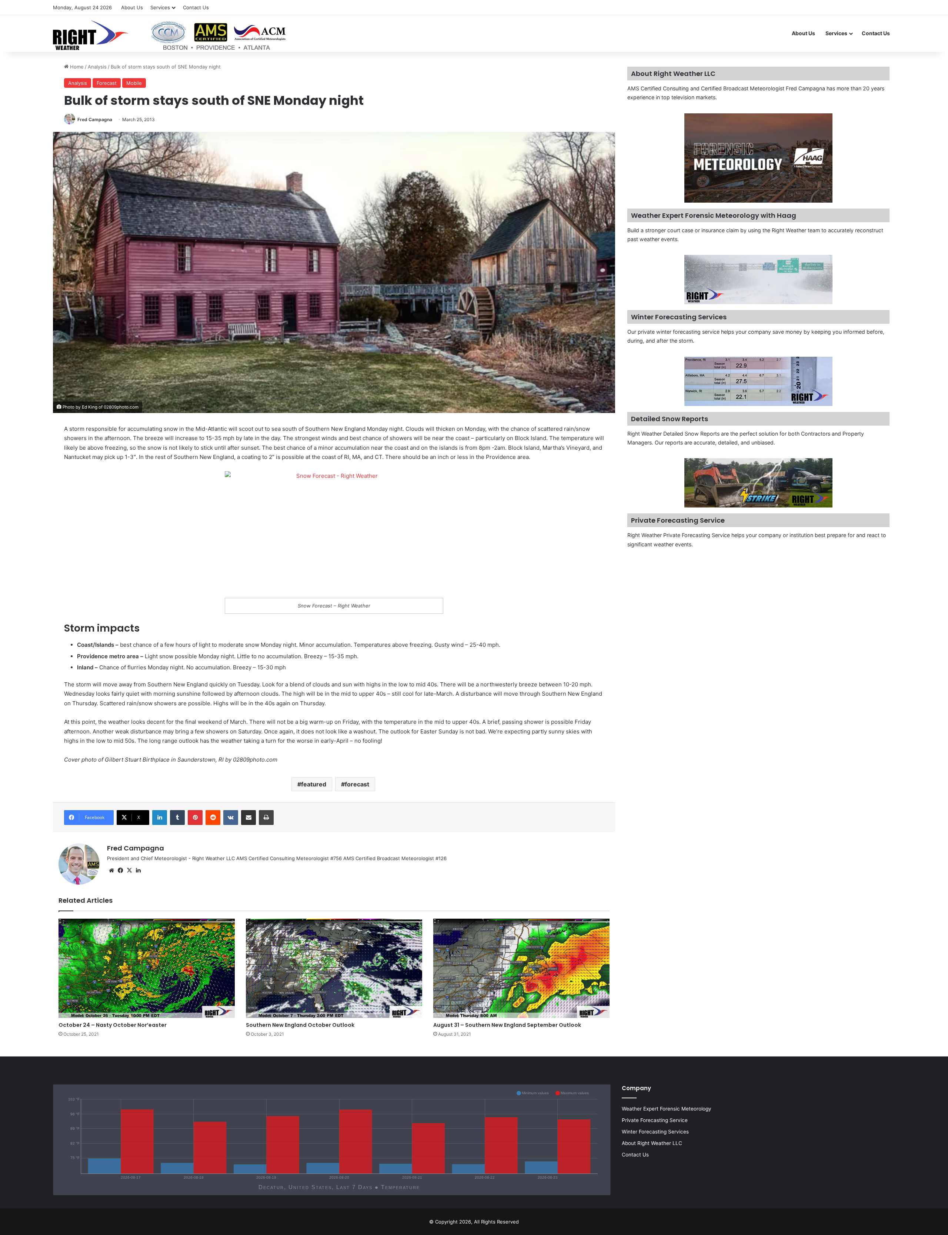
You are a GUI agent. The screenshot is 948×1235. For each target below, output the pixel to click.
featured (313, 784)
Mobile (134, 83)
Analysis (97, 67)
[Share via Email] (248, 817)
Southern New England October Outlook (300, 1025)
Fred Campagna (94, 119)
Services (160, 7)
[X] (129, 870)
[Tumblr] (177, 817)
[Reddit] (213, 817)
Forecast (107, 83)
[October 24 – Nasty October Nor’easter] (147, 968)
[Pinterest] (195, 817)
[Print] (266, 817)
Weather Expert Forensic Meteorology (666, 1109)
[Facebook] (120, 870)
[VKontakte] (230, 817)
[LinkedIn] (159, 817)
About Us (132, 7)
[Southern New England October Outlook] (334, 968)
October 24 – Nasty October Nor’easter (113, 1025)
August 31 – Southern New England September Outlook (507, 1025)
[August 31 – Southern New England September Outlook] (521, 968)
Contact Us (196, 7)
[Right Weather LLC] (170, 35)
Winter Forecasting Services (655, 1132)
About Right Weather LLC (652, 1143)
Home (76, 67)
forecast (357, 784)
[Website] (111, 870)
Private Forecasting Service (655, 1120)
